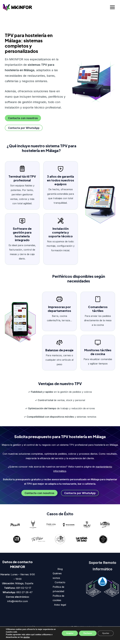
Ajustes (105, 633)
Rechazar (87, 633)
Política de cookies (58, 598)
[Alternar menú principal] (112, 7)
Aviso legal (60, 604)
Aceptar (69, 633)
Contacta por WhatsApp (23, 127)
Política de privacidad (58, 589)
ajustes (26, 637)
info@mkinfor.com (17, 601)
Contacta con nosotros (23, 118)
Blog (60, 569)
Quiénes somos (57, 575)
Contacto (60, 582)
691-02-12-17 (23, 587)
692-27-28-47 (24, 592)
